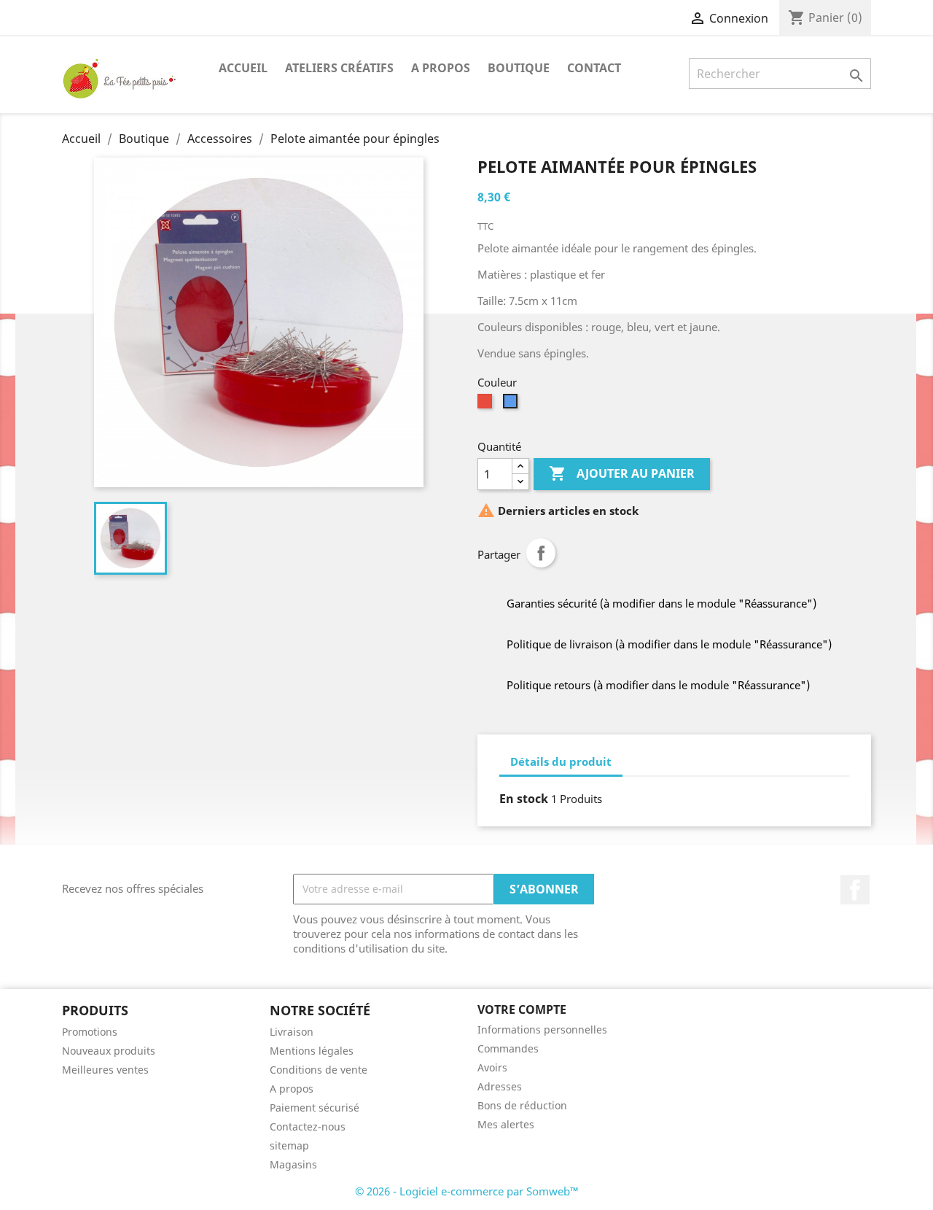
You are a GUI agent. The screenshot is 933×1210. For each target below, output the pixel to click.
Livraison (291, 1032)
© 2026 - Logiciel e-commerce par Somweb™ (467, 1191)
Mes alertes (505, 1124)
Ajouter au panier (622, 473)
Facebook (855, 889)
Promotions (89, 1032)
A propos (440, 68)
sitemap (289, 1145)
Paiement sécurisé (314, 1107)
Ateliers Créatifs (339, 68)
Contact (594, 68)
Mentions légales (312, 1051)
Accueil (243, 68)
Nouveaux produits (108, 1051)
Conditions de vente (318, 1070)
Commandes (508, 1048)
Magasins (293, 1164)
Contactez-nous (308, 1126)
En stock (523, 798)
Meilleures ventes (105, 1070)
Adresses (499, 1086)
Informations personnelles (542, 1029)
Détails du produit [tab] (561, 761)
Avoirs (492, 1067)
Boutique (519, 68)
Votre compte (521, 1009)
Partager (540, 552)
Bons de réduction (522, 1105)
